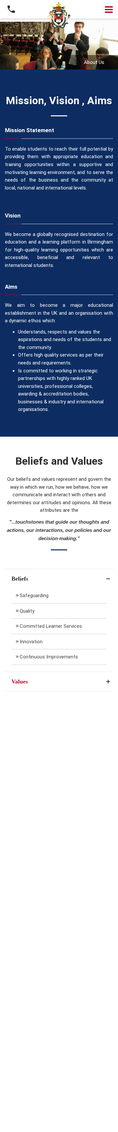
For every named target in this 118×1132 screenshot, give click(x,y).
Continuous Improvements (49, 657)
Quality (27, 611)
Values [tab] (19, 681)
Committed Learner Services (51, 626)
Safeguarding (34, 595)
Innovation (31, 642)
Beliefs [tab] (19, 578)
